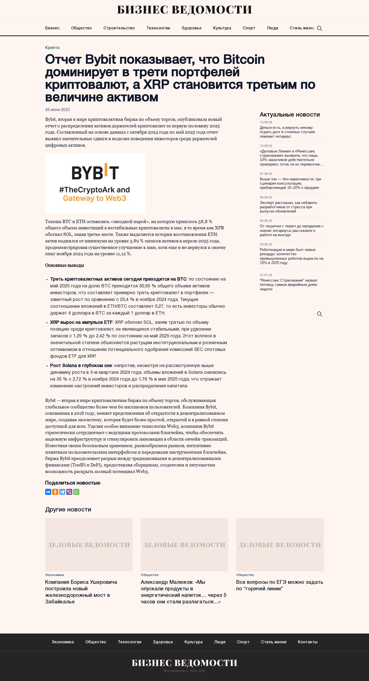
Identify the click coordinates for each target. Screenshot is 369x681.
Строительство (119, 28)
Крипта (52, 48)
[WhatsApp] (76, 492)
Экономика (54, 575)
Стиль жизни (302, 28)
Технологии (158, 28)
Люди (272, 28)
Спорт (249, 28)
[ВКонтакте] (48, 492)
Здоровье (191, 28)
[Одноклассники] (55, 492)
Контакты (308, 642)
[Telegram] (62, 492)
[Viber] (69, 492)
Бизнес (52, 28)
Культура (222, 28)
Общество (81, 28)
